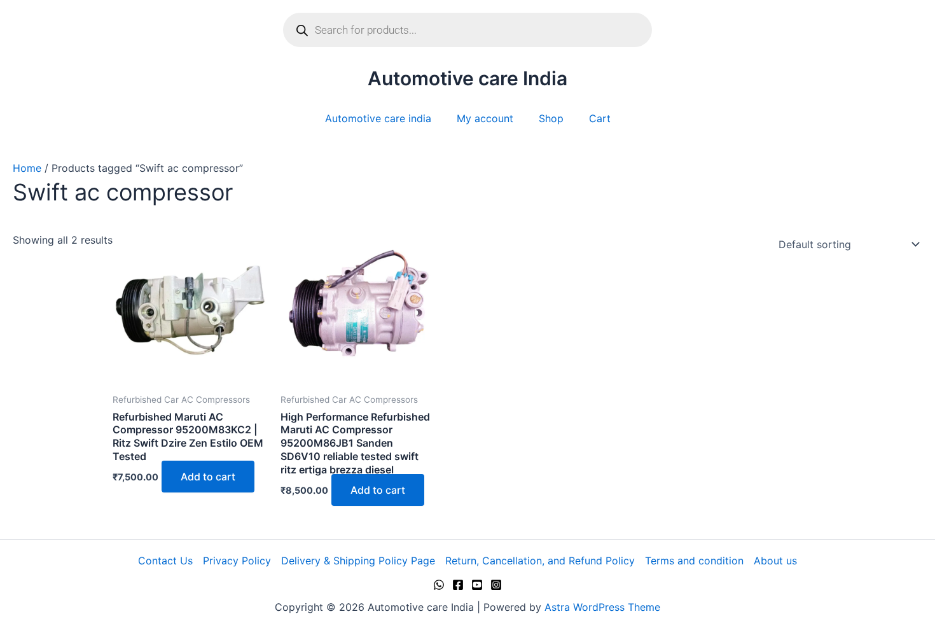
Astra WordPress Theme (602, 607)
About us (775, 560)
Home (27, 168)
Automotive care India (467, 78)
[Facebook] (458, 584)
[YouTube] (477, 584)
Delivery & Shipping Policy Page (358, 560)
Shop (551, 118)
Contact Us (165, 560)
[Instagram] (496, 584)
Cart (600, 118)
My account (485, 118)
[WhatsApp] (439, 584)
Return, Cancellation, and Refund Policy (540, 560)
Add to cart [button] (208, 476)
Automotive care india (378, 118)
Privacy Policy (237, 560)
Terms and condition (694, 560)
